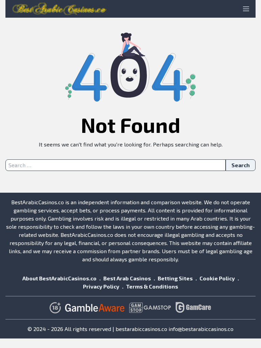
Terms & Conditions (152, 286)
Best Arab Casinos (127, 278)
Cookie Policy (217, 278)
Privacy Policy (101, 286)
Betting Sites (175, 278)
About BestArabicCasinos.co (59, 278)
